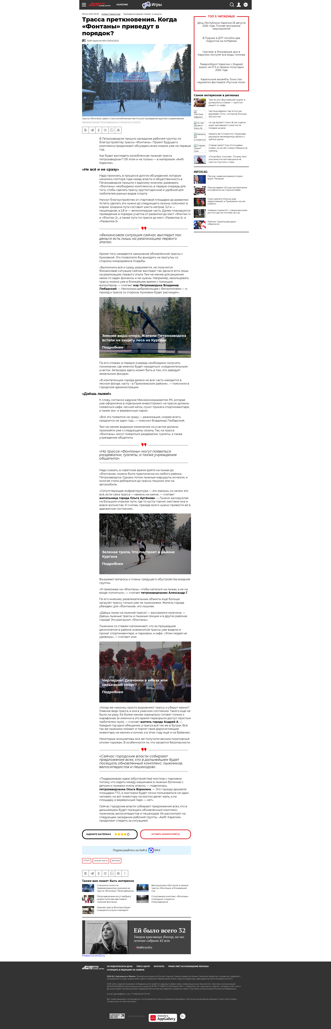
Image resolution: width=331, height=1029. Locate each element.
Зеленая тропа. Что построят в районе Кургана (138, 554)
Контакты (159, 966)
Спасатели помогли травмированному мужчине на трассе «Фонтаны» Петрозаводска (115, 888)
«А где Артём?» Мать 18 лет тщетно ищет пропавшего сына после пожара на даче (227, 125)
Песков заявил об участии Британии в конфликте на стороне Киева (227, 188)
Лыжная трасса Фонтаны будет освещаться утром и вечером (113, 908)
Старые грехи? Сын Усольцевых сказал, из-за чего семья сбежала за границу (228, 148)
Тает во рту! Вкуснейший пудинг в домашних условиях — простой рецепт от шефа (227, 102)
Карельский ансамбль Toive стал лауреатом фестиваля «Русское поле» (221, 81)
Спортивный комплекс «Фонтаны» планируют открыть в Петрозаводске (169, 899)
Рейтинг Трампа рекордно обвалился (222, 222)
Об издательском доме (120, 966)
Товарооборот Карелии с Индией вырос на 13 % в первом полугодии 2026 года (221, 67)
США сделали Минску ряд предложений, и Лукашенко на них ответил (226, 201)
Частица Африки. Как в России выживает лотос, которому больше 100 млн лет (228, 114)
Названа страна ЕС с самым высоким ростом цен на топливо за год (227, 211)
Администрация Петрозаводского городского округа (111, 122)
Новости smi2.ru (93, 955)
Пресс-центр (143, 966)
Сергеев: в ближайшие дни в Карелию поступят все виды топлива (221, 53)
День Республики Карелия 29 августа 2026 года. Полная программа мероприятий (221, 26)
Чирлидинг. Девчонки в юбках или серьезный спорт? (135, 682)
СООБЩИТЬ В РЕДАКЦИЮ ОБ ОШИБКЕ (125, 970)
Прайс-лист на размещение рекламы (188, 966)
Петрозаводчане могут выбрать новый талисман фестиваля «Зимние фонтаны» (114, 899)
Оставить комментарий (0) (165, 834)
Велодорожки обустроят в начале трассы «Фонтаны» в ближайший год (169, 888)
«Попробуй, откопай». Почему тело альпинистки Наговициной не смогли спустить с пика (228, 159)
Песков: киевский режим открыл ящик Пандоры (225, 177)
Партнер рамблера (136, 1016)
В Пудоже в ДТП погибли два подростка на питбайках (221, 40)
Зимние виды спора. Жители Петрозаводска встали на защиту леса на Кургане (144, 338)
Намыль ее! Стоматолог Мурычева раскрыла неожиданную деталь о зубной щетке (227, 137)
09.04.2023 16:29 (90, 14)
